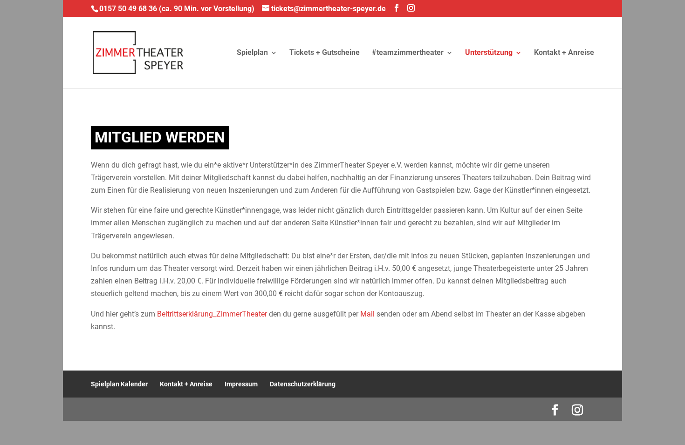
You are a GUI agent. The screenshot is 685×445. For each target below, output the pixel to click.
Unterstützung (489, 53)
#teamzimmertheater (408, 53)
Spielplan (252, 53)
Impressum (241, 384)
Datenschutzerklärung (303, 384)
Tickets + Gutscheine (324, 53)
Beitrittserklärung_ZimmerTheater (212, 314)
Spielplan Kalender (119, 384)
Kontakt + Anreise (564, 53)
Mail (367, 314)
